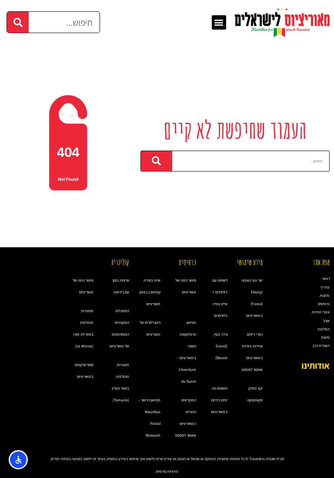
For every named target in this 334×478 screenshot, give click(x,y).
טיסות (325, 337)
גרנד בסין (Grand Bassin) (220, 346)
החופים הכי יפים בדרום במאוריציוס (219, 400)
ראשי (326, 278)
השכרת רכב (321, 345)
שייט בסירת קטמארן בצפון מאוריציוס (150, 292)
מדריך (325, 287)
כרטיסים (324, 303)
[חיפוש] (18, 22)
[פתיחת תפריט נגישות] (18, 459)
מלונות (325, 295)
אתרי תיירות (321, 312)
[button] (219, 22)
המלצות (323, 329)
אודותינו (315, 365)
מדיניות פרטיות (167, 471)
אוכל (326, 320)
